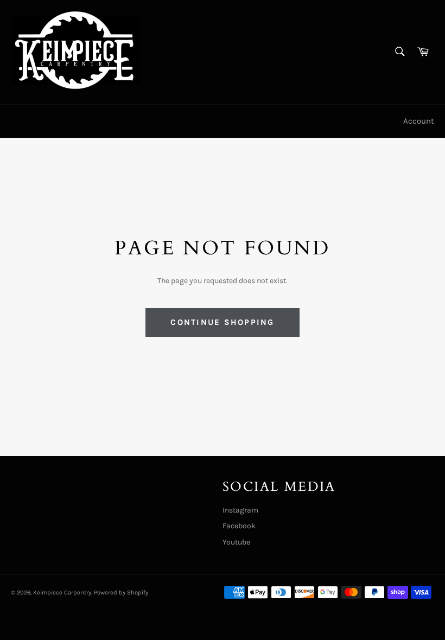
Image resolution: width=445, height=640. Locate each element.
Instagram (240, 510)
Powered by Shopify (121, 592)
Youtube (236, 542)
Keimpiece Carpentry (62, 592)
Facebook (239, 525)
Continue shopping (222, 322)
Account (418, 121)
